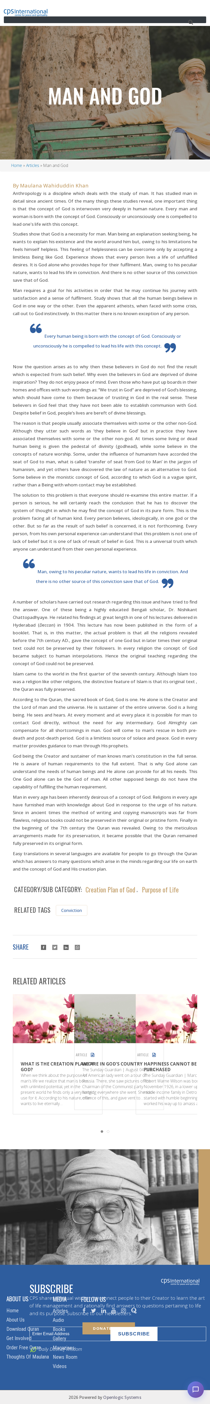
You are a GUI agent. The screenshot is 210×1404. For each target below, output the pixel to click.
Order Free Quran (24, 1347)
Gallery (60, 1338)
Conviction (71, 910)
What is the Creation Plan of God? (57, 1066)
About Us (16, 1319)
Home (16, 165)
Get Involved (20, 1338)
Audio (59, 1320)
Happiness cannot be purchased (170, 1066)
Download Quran (23, 1329)
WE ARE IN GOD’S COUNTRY (112, 1064)
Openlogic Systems (122, 1397)
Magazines (64, 1347)
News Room (65, 1357)
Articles (32, 165)
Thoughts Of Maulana (28, 1356)
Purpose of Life (160, 889)
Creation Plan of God (110, 889)
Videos (60, 1366)
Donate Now (108, 1328)
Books (59, 1329)
